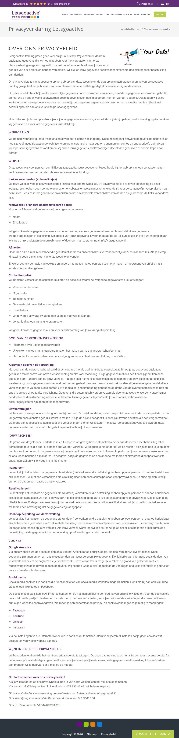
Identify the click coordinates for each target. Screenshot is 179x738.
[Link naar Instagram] (167, 4)
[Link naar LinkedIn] (162, 4)
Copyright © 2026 (73, 734)
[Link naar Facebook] (157, 4)
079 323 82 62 (147, 4)
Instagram (19, 627)
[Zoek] (168, 14)
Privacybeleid (109, 734)
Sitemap (92, 734)
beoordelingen (62, 3)
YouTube (18, 616)
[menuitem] (65, 14)
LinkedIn (18, 622)
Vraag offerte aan (151, 734)
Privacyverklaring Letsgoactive (46, 28)
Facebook (19, 610)
